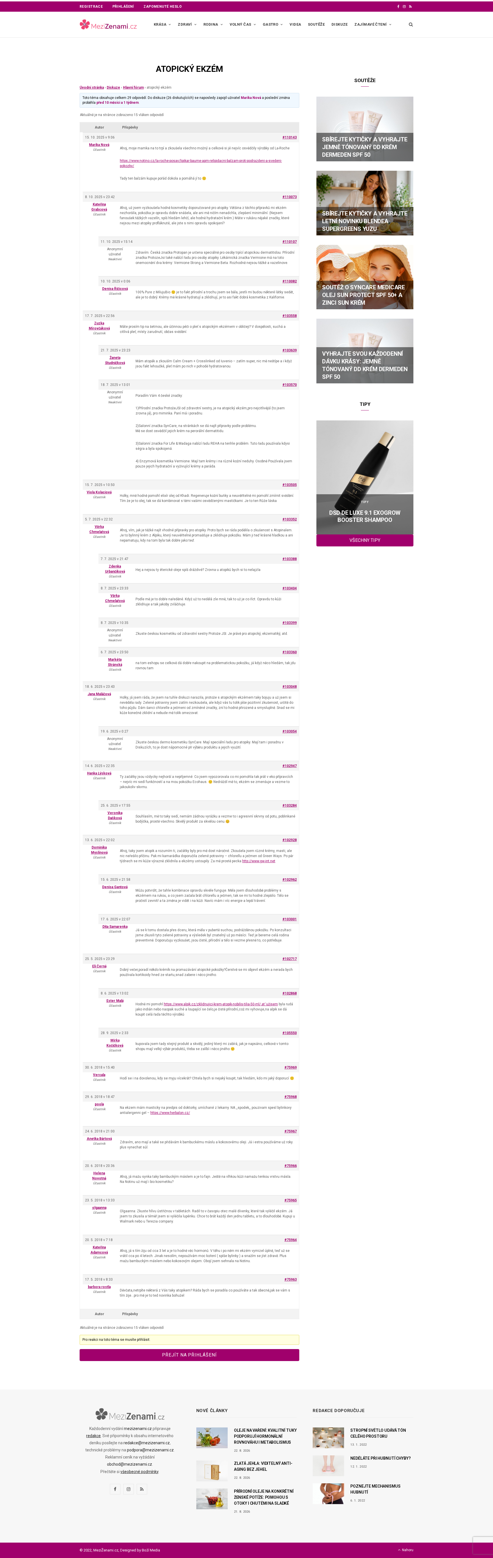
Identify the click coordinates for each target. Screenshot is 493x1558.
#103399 (289, 623)
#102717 (289, 959)
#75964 (290, 1240)
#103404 (289, 588)
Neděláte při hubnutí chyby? (380, 1458)
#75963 (290, 1280)
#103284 (289, 806)
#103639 (289, 350)
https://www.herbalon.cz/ (170, 1113)
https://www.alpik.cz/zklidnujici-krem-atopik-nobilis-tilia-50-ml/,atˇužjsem (221, 1004)
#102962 (289, 880)
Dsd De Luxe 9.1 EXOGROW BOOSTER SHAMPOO (365, 516)
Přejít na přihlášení (189, 1355)
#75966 (290, 1166)
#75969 (290, 1067)
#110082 (289, 281)
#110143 (289, 137)
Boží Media (151, 1550)
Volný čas (240, 24)
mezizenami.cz (138, 1428)
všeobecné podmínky (139, 1471)
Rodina (210, 24)
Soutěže (316, 24)
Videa (295, 24)
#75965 (290, 1200)
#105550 (289, 1033)
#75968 (290, 1097)
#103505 (289, 485)
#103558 (289, 316)
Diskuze (340, 24)
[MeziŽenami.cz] (108, 24)
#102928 (289, 840)
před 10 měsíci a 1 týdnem (117, 103)
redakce (93, 1435)
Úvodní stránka (92, 88)
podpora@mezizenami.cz (150, 1450)
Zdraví (185, 24)
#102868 (289, 993)
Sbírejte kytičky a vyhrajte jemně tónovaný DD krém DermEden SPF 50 (364, 147)
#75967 (290, 1131)
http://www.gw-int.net (258, 861)
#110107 (289, 242)
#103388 (289, 559)
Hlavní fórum (133, 88)
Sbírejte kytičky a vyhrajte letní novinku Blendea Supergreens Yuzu (364, 221)
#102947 (289, 766)
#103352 (289, 519)
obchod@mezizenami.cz (129, 1464)
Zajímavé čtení (370, 24)
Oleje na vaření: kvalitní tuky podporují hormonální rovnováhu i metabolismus (265, 1436)
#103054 (289, 731)
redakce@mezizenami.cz (147, 1443)
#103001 (289, 919)
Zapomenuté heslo (163, 7)
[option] (364, 477)
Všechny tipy (364, 540)
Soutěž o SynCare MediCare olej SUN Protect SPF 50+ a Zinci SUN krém (363, 295)
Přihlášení (123, 7)
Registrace (91, 7)
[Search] (409, 24)
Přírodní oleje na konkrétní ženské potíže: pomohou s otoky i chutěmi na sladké (264, 1497)
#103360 (289, 652)
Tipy (365, 502)
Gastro (270, 24)
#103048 (289, 687)
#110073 (289, 197)
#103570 (289, 385)
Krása (160, 24)
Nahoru (407, 1550)
